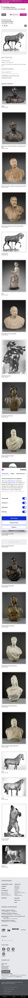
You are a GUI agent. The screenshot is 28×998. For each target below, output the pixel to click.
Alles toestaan (14, 518)
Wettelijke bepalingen (8, 991)
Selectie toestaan (14, 522)
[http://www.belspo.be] (3, 930)
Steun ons (17, 900)
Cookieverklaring (7, 993)
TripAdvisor (3, 956)
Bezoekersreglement (6, 895)
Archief (16, 890)
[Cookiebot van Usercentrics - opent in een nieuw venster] (20, 470)
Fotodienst (17, 888)
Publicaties (17, 887)
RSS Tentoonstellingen (5, 965)
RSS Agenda (4, 963)
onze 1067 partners (10, 480)
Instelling (3, 898)
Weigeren (14, 527)
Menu (3, 14)
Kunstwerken (25, 26)
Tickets (24, 14)
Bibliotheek (17, 886)
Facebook (4, 951)
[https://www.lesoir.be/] (15, 929)
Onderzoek (17, 884)
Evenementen (4, 892)
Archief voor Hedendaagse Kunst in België (20, 893)
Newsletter (6, 971)
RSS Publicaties (5, 968)
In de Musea (4, 890)
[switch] (24, 503)
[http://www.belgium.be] (9, 930)
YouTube (8, 951)
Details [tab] (12, 473)
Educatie (17, 898)
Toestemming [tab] (5, 473)
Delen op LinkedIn (5, 26)
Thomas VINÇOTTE (10, 72)
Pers (16, 902)
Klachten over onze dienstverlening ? (11, 987)
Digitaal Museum (18, 895)
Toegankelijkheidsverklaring (9, 989)
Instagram (13, 951)
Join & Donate (15, 14)
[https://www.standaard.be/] (23, 930)
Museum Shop (4, 893)
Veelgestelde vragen (6, 884)
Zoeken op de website (3, 940)
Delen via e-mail (7, 26)
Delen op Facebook (2, 26)
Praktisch (4, 886)
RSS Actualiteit (4, 967)
